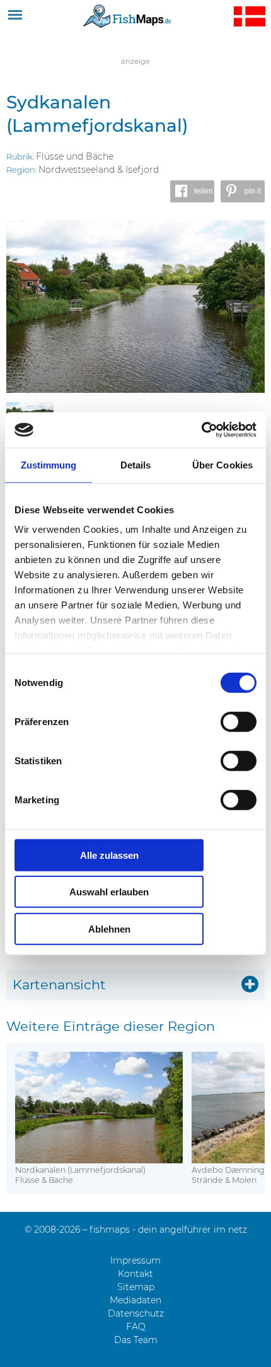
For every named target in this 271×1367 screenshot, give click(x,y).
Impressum (135, 1260)
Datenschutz (136, 1313)
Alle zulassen (109, 854)
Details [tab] (135, 464)
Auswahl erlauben (109, 892)
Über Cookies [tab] (222, 464)
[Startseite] (127, 16)
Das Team (136, 1340)
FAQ (136, 1326)
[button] (192, 191)
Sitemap (135, 1287)
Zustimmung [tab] (49, 464)
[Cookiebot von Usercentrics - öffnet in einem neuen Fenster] (201, 430)
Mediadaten (135, 1300)
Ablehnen (109, 928)
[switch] (239, 721)
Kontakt (135, 1273)
